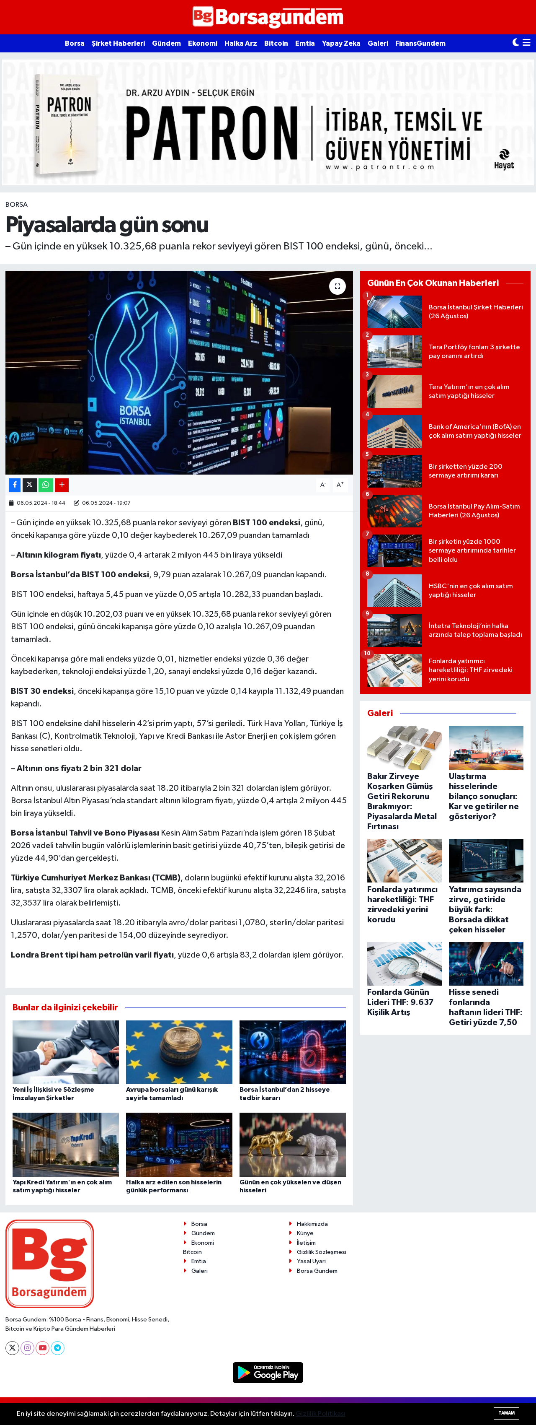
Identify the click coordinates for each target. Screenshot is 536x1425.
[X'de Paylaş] (30, 485)
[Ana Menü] (527, 43)
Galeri (378, 43)
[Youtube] (42, 1348)
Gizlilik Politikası (320, 1413)
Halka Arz (240, 43)
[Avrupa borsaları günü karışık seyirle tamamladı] (179, 1052)
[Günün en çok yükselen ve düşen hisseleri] (293, 1144)
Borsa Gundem (317, 1271)
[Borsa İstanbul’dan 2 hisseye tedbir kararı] (293, 1052)
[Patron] (268, 122)
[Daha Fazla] (62, 485)
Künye (305, 1233)
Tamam (506, 1413)
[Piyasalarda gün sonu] (179, 373)
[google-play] (268, 1372)
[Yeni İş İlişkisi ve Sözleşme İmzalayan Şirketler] (66, 1052)
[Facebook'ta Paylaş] (15, 485)
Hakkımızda (312, 1224)
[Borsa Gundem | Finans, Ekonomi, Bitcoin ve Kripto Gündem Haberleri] (268, 17)
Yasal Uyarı (311, 1261)
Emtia (305, 43)
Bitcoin (276, 43)
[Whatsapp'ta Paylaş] (46, 485)
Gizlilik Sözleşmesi (321, 1252)
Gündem (166, 43)
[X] (12, 1348)
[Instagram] (27, 1348)
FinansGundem (420, 43)
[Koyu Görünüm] (516, 43)
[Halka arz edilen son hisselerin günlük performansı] (179, 1144)
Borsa (75, 43)
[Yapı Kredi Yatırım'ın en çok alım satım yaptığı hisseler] (66, 1144)
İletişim (306, 1243)
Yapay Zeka (341, 43)
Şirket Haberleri (118, 43)
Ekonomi (202, 43)
